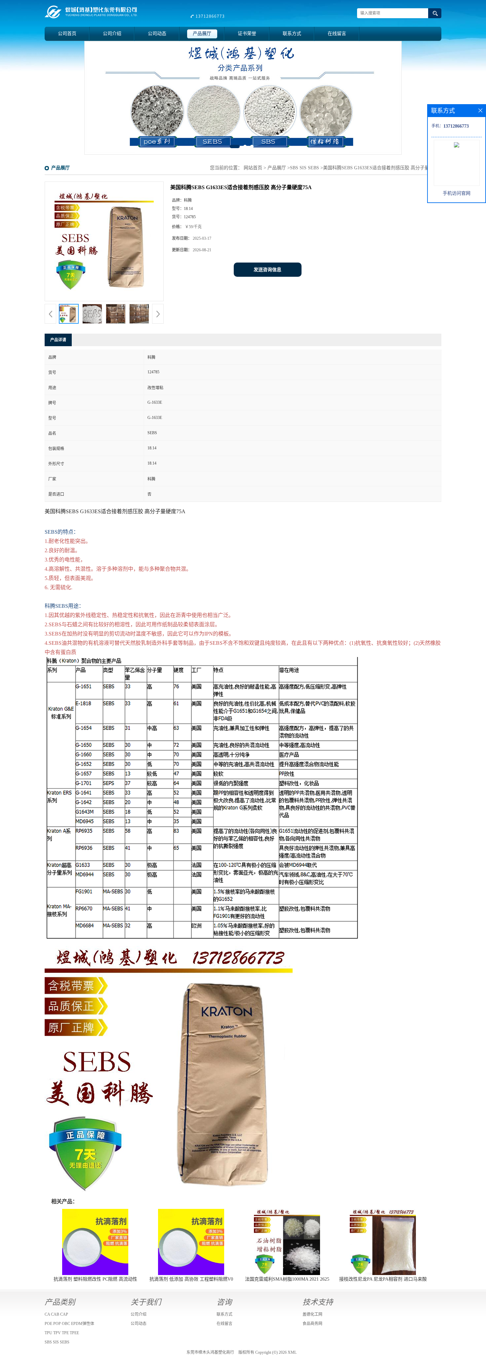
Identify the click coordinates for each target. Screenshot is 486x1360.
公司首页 (67, 33)
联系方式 (292, 33)
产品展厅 (202, 33)
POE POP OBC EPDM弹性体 (69, 1323)
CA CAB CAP (56, 1314)
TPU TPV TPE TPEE (62, 1333)
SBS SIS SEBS (304, 167)
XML (292, 1352)
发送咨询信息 (267, 269)
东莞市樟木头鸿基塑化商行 (210, 1352)
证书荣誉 (247, 33)
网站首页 (253, 167)
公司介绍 (112, 33)
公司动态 (157, 33)
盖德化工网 (312, 1314)
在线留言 (337, 33)
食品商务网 (312, 1323)
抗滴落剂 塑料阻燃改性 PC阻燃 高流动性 (95, 1279)
